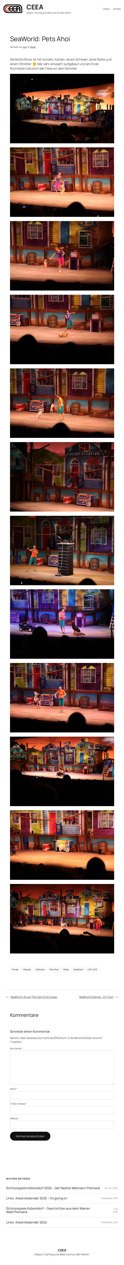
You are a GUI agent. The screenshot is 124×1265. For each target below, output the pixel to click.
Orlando (27, 969)
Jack (25, 46)
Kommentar (16, 1048)
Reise (33, 46)
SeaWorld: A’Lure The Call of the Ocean (33, 997)
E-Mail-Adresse (18, 1103)
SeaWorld (78, 969)
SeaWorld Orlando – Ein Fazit (96, 997)
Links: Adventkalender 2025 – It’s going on (36, 1198)
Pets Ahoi (54, 969)
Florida (15, 969)
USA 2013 (92, 969)
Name (13, 1088)
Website (14, 1118)
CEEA (34, 6)
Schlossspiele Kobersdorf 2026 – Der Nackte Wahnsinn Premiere (53, 1188)
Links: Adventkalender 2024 (26, 1222)
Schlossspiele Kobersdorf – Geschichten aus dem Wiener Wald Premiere (48, 1210)
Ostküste (40, 969)
